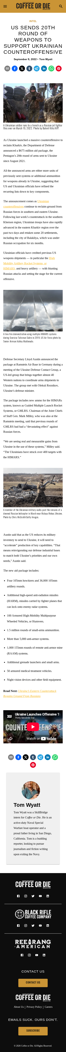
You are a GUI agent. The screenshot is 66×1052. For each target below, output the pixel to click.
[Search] (61, 6)
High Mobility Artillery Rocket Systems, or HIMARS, (29, 263)
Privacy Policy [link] (34, 1006)
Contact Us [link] (33, 982)
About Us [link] (19, 1006)
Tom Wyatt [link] (45, 59)
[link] (33, 6)
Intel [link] (33, 21)
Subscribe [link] (33, 1031)
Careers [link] (48, 1006)
